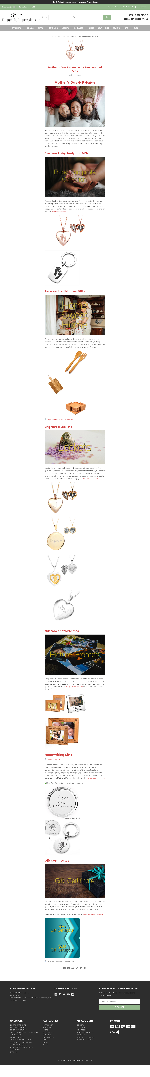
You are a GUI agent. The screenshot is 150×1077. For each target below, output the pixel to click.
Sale (107, 28)
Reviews (116, 28)
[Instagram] (72, 994)
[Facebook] (64, 968)
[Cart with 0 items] (137, 7)
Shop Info (143, 7)
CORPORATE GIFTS (18, 1025)
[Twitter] (77, 968)
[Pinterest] (85, 968)
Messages (81, 1027)
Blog (136, 28)
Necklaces (78, 28)
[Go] (107, 17)
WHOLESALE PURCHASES (21, 1047)
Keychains (53, 28)
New (100, 28)
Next (124, 2)
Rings (91, 28)
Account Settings (85, 1040)
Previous (25, 2)
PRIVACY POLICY (17, 1037)
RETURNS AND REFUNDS (21, 1040)
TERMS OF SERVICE (18, 1045)
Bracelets (16, 28)
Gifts (40, 28)
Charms (30, 28)
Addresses (82, 1030)
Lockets (65, 28)
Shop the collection (59, 211)
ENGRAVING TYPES (18, 1030)
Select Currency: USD (27, 7)
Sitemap (14, 1052)
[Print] (72, 968)
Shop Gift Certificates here (92, 914)
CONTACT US (15, 1049)
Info (126, 28)
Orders (80, 1025)
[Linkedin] (81, 968)
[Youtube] (68, 994)
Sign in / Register (114, 7)
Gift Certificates (129, 7)
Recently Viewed (85, 1037)
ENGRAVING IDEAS (18, 1027)
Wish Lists (82, 1035)
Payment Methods (85, 1032)
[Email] (68, 968)
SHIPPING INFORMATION (21, 1042)
